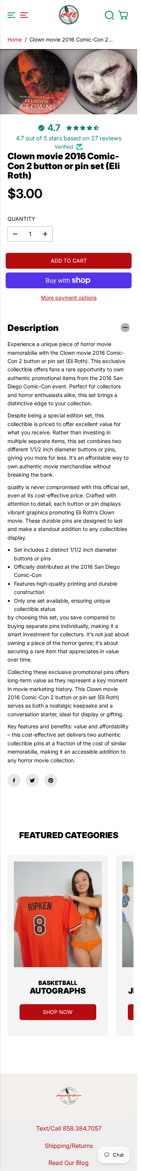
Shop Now (58, 1012)
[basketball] (58, 914)
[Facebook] (14, 780)
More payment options (69, 297)
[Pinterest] (50, 780)
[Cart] (123, 15)
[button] (17, 15)
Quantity (21, 218)
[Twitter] (32, 780)
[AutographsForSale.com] (69, 15)
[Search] (109, 15)
